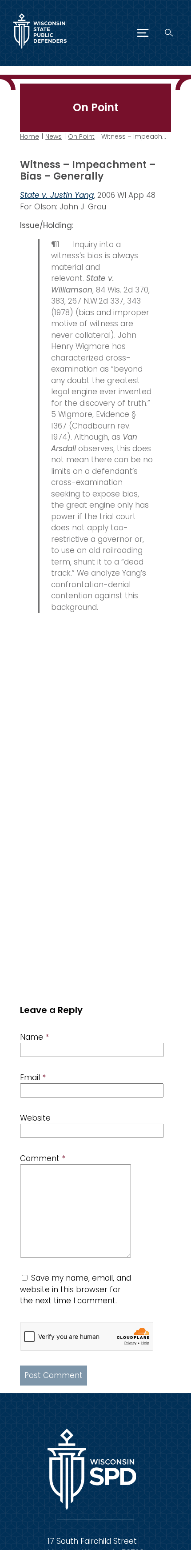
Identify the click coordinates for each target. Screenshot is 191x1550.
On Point (81, 136)
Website (35, 1118)
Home (29, 136)
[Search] (169, 32)
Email (33, 1077)
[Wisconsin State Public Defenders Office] (40, 50)
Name (34, 1037)
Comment (42, 1158)
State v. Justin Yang (57, 195)
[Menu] (142, 32)
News (53, 136)
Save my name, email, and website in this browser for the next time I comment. (75, 1289)
